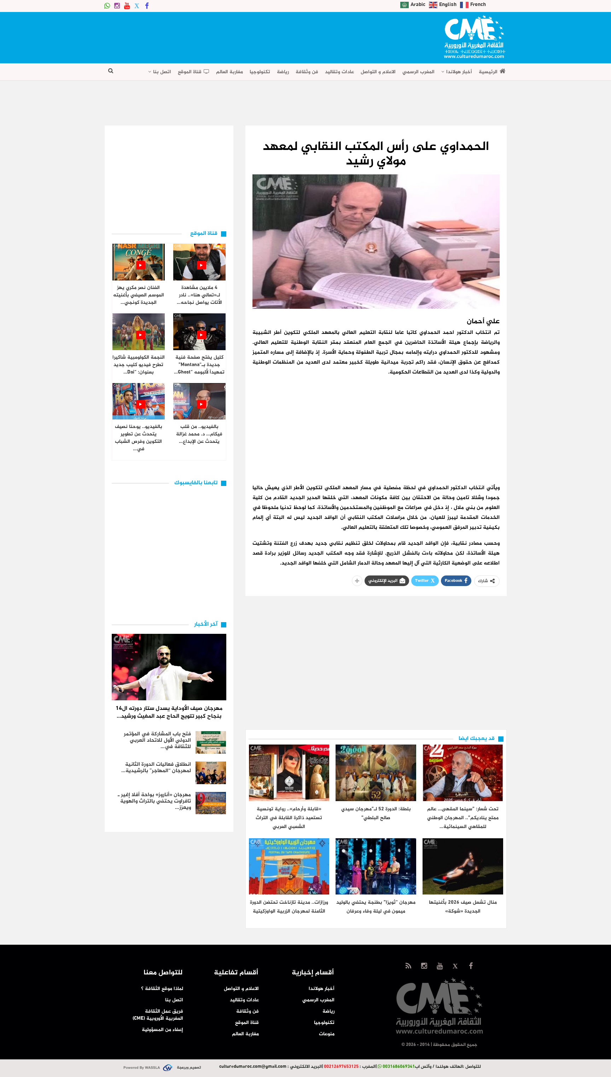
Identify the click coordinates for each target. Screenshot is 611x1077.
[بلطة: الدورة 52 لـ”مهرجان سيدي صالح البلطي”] (376, 773)
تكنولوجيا (260, 72)
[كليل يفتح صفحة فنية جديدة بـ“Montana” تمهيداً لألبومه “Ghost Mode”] (199, 331)
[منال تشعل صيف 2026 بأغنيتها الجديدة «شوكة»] (463, 866)
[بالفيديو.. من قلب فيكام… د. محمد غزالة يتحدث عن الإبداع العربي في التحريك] (199, 401)
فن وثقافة (307, 72)
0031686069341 (399, 1067)
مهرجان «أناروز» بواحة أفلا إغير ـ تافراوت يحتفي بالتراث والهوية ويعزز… (154, 801)
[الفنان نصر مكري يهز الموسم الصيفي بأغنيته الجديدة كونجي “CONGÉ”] (138, 262)
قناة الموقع (190, 72)
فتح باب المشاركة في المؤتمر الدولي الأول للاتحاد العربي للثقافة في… (157, 740)
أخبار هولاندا (459, 72)
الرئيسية (488, 72)
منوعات (326, 1034)
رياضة (283, 72)
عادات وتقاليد (339, 72)
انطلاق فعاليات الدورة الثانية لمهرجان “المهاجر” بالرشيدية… (156, 767)
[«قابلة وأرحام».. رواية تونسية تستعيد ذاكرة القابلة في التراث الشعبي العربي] (289, 773)
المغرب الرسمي (418, 72)
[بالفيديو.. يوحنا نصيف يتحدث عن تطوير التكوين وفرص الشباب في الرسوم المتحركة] (138, 401)
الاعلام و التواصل (378, 72)
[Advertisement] (233, 35)
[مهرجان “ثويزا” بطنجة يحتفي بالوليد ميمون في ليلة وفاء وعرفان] (376, 866)
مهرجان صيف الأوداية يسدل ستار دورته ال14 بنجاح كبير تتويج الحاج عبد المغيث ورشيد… (169, 712)
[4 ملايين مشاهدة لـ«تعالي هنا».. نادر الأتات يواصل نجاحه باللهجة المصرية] (199, 262)
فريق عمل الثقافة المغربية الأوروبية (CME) (158, 1015)
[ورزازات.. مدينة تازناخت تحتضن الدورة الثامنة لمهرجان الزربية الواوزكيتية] (289, 866)
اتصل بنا (162, 72)
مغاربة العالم (229, 72)
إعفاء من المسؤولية (162, 1030)
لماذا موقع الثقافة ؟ (162, 989)
